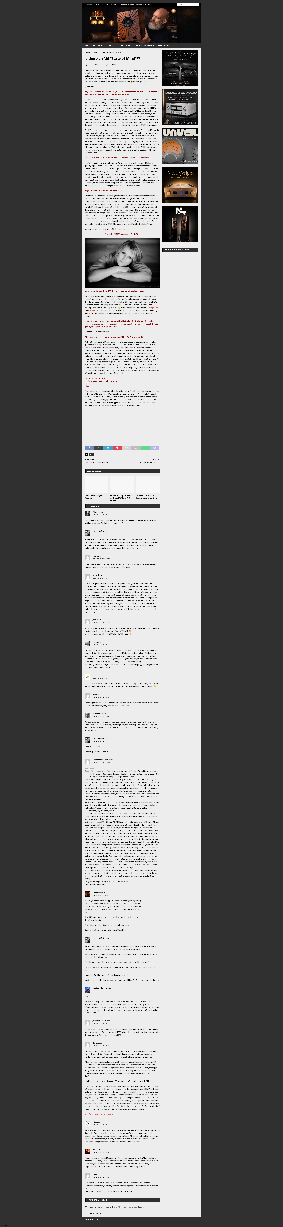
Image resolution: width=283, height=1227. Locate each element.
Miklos (95, 512)
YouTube (111, 45)
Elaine (95, 1043)
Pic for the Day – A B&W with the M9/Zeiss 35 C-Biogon (120, 497)
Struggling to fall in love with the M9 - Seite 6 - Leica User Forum (116, 1207)
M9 (91, 454)
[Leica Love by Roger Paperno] (96, 484)
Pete (94, 642)
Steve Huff (97, 531)
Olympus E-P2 (153, 307)
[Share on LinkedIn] (108, 448)
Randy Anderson (99, 988)
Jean (94, 620)
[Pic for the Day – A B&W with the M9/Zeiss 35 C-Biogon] (122, 484)
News (109, 65)
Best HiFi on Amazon (145, 45)
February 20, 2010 (93, 65)
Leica (104, 65)
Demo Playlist (125, 45)
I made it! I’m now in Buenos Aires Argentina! (146, 496)
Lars (94, 675)
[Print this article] (136, 448)
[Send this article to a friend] (126, 448)
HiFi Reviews (98, 45)
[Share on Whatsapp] (145, 448)
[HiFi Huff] (141, 42)
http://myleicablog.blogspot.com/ (99, 1114)
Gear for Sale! (164, 45)
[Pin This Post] (117, 448)
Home (86, 45)
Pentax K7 (143, 345)
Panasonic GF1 (94, 310)
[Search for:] (188, 4)
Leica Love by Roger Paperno (93, 496)
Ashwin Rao (97, 713)
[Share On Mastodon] (154, 448)
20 (115, 65)
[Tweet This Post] (98, 448)
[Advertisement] (122, 427)
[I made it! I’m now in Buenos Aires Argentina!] (148, 484)
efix (94, 1122)
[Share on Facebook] (89, 448)
